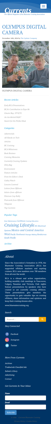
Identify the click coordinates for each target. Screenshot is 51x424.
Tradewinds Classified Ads (16, 367)
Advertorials (9, 133)
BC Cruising (9, 145)
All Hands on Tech (11, 137)
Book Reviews (9, 153)
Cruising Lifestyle (19, 225)
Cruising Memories (12, 157)
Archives (8, 363)
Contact (8, 379)
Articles (7, 141)
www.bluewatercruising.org (17, 305)
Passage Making (31, 234)
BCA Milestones (10, 149)
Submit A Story (11, 371)
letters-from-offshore (13, 192)
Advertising (9, 375)
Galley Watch (9, 180)
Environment (9, 169)
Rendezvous (41, 234)
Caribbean (21, 221)
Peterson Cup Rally (12, 196)
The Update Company (29, 38)
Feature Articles (10, 172)
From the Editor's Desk (13, 176)
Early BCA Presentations (14, 105)
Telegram (8, 204)
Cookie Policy (31, 421)
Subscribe (11, 412)
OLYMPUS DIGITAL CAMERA (24, 30)
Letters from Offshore (13, 188)
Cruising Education (32, 221)
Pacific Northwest (17, 234)
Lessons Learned (11, 184)
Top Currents (9, 208)
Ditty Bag (8, 165)
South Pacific (10, 237)
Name (7, 393)
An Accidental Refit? (12, 117)
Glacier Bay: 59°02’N (13, 113)
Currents (17, 7)
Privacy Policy (19, 421)
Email (7, 402)
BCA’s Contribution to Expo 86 (16, 109)
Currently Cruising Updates (15, 161)
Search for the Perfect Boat (15, 121)
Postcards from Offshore (14, 200)
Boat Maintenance (10, 221)
